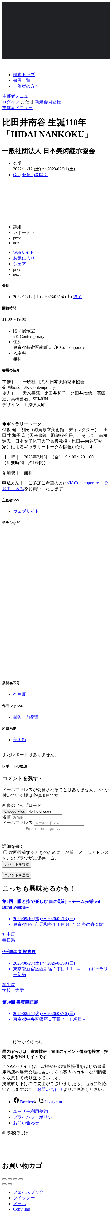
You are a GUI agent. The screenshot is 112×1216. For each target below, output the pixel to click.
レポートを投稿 (16, 864)
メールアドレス (17, 822)
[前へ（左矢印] (4, 1184)
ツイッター (24, 1198)
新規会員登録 (48, 102)
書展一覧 (21, 80)
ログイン (11, 102)
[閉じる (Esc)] (4, 1179)
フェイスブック (28, 1192)
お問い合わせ (50, 1089)
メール (19, 1203)
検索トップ (24, 74)
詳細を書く (13, 846)
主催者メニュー (17, 96)
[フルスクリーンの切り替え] (15, 1179)
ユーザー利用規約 (30, 1111)
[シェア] (10, 1179)
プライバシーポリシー (35, 1117)
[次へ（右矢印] (10, 1184)
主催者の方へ (26, 86)
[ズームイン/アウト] (20, 1179)
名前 (6, 817)
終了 (77, 296)
